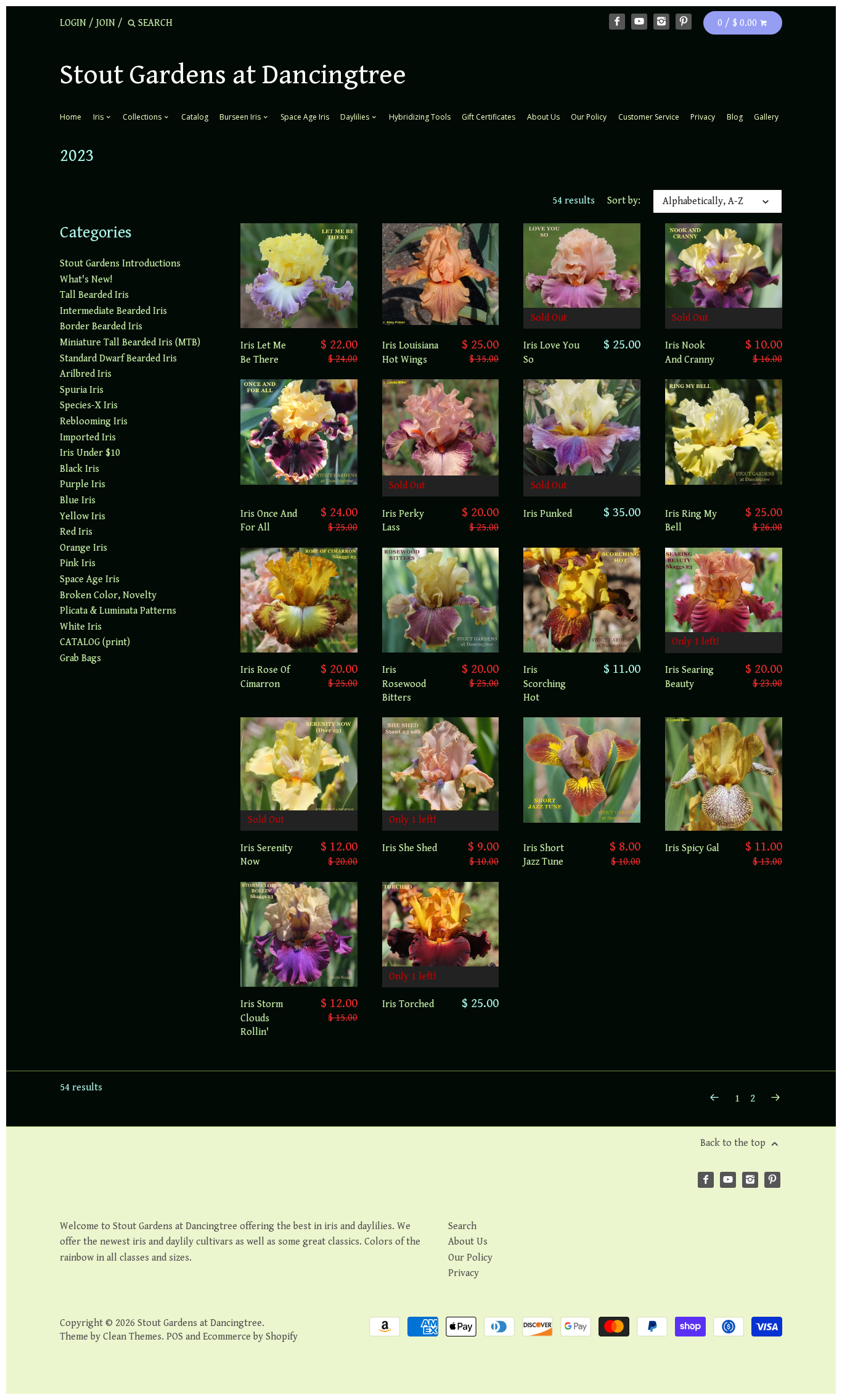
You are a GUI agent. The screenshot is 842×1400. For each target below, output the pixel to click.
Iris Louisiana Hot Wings (410, 352)
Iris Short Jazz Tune (543, 855)
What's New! (86, 280)
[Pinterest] (684, 22)
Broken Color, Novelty (108, 595)
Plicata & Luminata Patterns (118, 611)
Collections (143, 117)
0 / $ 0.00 (738, 23)
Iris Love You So (551, 352)
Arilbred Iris (86, 374)
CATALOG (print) (95, 642)
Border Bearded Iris (101, 326)
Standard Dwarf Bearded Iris (118, 358)
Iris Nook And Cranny (689, 352)
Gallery (766, 117)
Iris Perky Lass (403, 520)
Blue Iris (78, 500)
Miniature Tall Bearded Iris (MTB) (130, 342)
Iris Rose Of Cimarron (265, 677)
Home (70, 117)
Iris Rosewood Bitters (404, 684)
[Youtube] (639, 22)
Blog (735, 117)
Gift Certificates (488, 117)
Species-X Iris (89, 405)
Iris (99, 117)
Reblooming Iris (94, 421)
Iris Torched (408, 1004)
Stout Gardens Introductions (120, 264)
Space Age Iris (304, 117)
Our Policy (589, 117)
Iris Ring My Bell (691, 520)
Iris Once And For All (268, 520)
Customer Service (648, 117)
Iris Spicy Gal (692, 848)
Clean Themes (132, 1337)
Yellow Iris (82, 516)
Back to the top (734, 1143)
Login (73, 23)
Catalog (194, 117)
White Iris (81, 627)
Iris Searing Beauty (689, 677)
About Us (543, 117)
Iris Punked (547, 514)
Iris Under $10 (90, 453)
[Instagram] (661, 22)
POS (174, 1337)
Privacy (702, 117)
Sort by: (623, 201)
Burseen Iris (241, 117)
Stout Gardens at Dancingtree (233, 75)
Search (462, 1226)
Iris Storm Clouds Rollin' (261, 1018)
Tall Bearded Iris (94, 295)
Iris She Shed (409, 848)
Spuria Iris (82, 390)
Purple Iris (82, 484)
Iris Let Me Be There (263, 352)
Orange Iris (83, 548)
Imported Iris (88, 437)
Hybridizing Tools (420, 117)
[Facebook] (617, 22)
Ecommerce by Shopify (250, 1337)
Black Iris (79, 469)
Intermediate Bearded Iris (113, 311)
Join (105, 23)
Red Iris (76, 532)
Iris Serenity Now (266, 855)
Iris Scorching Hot (544, 684)
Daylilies (355, 117)
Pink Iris (78, 563)
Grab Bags (80, 658)
